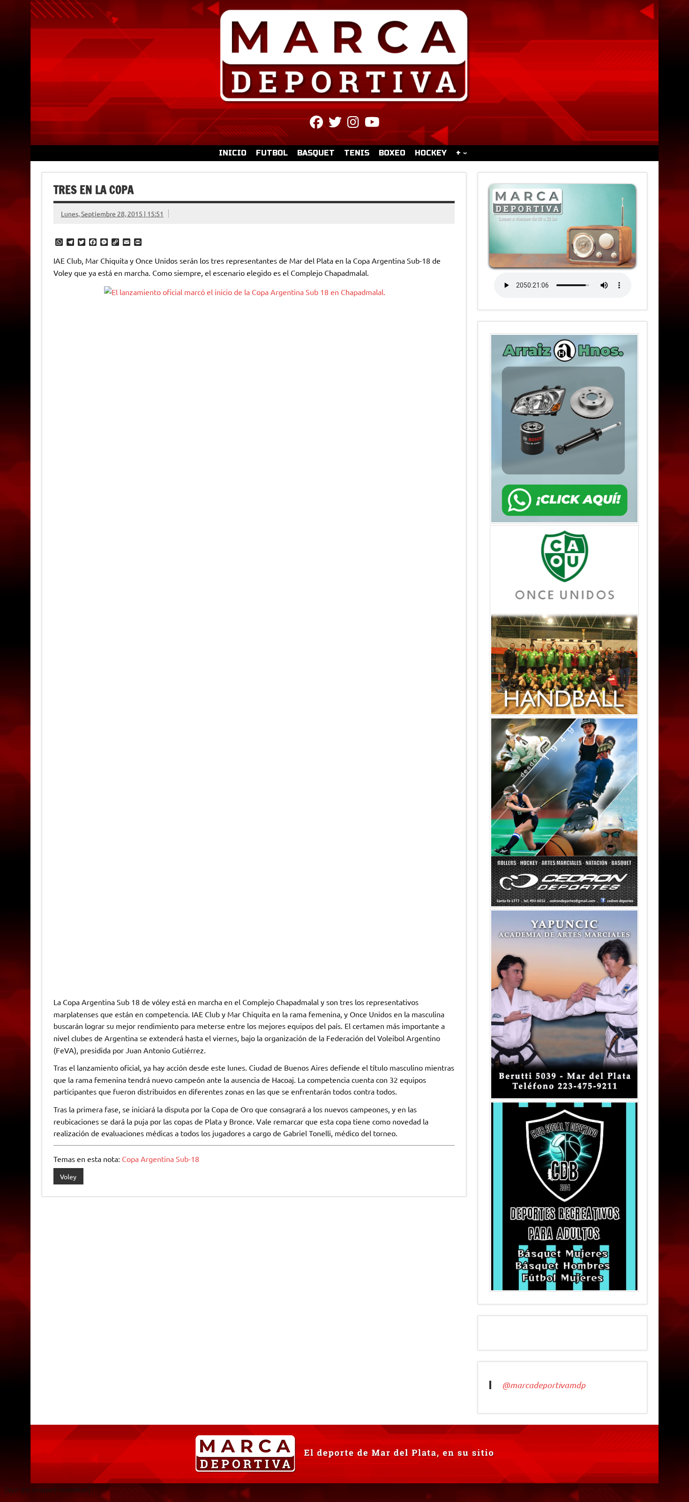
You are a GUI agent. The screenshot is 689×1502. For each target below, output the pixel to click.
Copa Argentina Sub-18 (160, 1158)
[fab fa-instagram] (353, 123)
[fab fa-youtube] (372, 123)
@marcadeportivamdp (543, 1385)
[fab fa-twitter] (335, 123)
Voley (68, 1176)
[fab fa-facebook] (316, 123)
